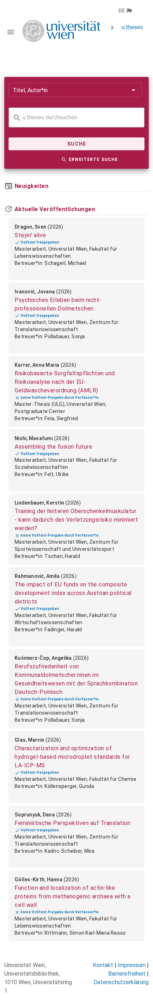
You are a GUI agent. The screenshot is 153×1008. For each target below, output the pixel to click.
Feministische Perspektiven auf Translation (72, 823)
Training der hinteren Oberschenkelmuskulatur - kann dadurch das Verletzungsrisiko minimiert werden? (76, 520)
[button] (124, 10)
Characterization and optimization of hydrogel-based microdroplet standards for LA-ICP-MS (72, 757)
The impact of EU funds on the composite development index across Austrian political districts (73, 593)
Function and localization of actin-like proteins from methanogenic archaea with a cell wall (73, 896)
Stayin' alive (30, 235)
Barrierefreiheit (127, 973)
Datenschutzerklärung (121, 982)
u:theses (132, 27)
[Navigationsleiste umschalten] (10, 32)
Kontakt (103, 965)
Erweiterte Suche (93, 159)
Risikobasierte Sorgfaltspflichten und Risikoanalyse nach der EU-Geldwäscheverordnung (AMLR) (65, 382)
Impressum (132, 965)
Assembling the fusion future (53, 446)
